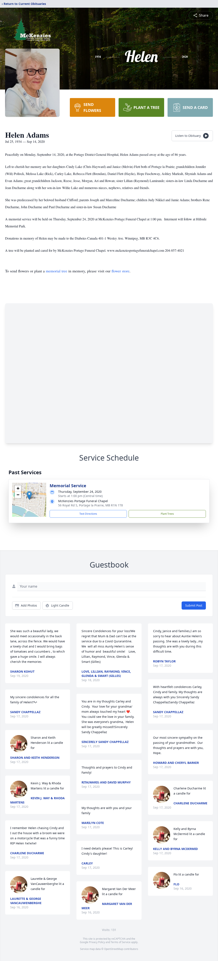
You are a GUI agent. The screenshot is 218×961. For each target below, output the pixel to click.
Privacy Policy (97, 942)
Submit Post (193, 605)
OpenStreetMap (113, 949)
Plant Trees (167, 514)
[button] (29, 495)
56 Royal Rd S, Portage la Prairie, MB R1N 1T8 (90, 505)
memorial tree (56, 270)
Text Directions (88, 514)
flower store (120, 270)
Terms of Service (121, 942)
